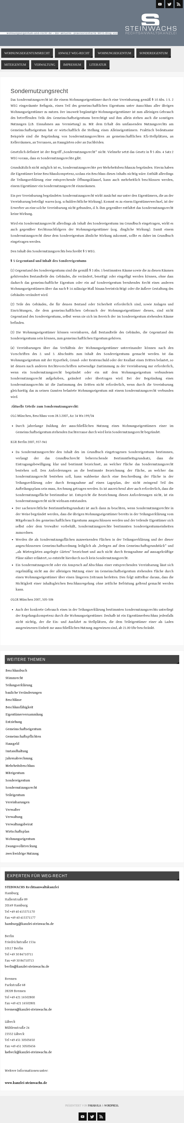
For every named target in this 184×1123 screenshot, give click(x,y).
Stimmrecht (14, 678)
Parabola (94, 1105)
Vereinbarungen (17, 802)
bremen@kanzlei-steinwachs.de (28, 1009)
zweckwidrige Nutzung (22, 854)
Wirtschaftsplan (17, 831)
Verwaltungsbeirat (19, 824)
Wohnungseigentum (20, 839)
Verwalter (13, 810)
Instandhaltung (17, 751)
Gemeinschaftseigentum (23, 729)
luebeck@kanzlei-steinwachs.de (28, 1052)
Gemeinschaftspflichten (23, 737)
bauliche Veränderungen (24, 693)
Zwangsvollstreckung (21, 846)
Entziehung (14, 722)
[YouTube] (160, 4)
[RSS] (179, 4)
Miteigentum (15, 773)
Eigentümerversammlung (24, 714)
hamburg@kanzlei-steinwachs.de (29, 924)
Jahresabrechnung (19, 758)
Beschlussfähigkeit (19, 707)
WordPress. (111, 1105)
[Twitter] (169, 4)
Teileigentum (15, 795)
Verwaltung (14, 817)
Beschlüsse (14, 700)
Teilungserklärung (19, 685)
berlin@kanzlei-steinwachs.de (27, 967)
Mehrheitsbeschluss (20, 766)
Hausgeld (12, 744)
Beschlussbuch (16, 671)
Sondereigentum (18, 780)
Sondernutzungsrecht (21, 788)
